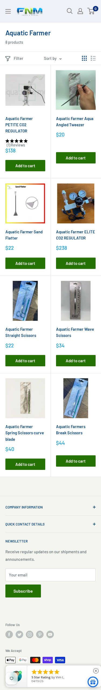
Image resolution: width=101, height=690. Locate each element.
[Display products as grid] (84, 58)
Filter (18, 58)
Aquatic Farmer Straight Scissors (20, 332)
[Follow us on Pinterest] (40, 634)
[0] (91, 11)
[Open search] (70, 11)
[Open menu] (8, 11)
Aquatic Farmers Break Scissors (70, 429)
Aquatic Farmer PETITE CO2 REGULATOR (19, 125)
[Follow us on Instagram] (29, 634)
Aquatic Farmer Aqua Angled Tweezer (74, 121)
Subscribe (23, 590)
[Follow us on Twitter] (19, 634)
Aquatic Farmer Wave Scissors (75, 332)
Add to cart (25, 165)
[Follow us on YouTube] (50, 634)
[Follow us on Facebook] (9, 634)
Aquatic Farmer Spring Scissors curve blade (24, 433)
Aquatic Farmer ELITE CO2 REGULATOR (75, 234)
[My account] (80, 11)
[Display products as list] (93, 58)
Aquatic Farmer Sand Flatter (24, 234)
